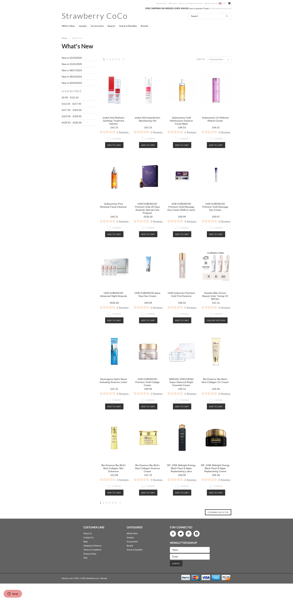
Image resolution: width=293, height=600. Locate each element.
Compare (116, 139)
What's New (68, 25)
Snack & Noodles (128, 25)
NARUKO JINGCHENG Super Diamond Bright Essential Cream (181, 382)
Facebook (173, 534)
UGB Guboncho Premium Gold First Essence (181, 294)
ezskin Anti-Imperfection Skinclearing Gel (147, 119)
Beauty (111, 25)
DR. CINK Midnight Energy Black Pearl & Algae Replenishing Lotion (181, 468)
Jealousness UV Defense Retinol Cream (215, 119)
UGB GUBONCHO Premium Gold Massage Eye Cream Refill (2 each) (181, 206)
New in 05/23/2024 (72, 76)
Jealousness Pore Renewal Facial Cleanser (113, 205)
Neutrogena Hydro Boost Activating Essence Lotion (113, 380)
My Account (161, 3)
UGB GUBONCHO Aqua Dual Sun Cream (147, 294)
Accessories (97, 25)
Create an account (194, 3)
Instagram (196, 534)
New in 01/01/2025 (72, 64)
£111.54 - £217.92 (71, 103)
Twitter (181, 534)
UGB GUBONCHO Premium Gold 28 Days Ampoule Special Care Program (147, 208)
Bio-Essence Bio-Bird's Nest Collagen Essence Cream (147, 468)
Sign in (181, 3)
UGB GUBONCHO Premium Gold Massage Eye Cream (215, 206)
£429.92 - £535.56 (72, 122)
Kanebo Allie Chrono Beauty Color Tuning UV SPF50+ (215, 296)
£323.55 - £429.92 (72, 116)
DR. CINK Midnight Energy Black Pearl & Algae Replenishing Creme (215, 468)
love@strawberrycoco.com (220, 8)
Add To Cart (114, 145)
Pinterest (188, 534)
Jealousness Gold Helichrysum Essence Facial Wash (181, 120)
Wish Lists (172, 3)
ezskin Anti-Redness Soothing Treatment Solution (113, 120)
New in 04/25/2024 (72, 83)
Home (64, 38)
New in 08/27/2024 (72, 70)
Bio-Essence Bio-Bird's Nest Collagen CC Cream (215, 380)
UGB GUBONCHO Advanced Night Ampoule (113, 294)
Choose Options (216, 320)
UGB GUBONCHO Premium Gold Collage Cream (147, 382)
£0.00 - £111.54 (70, 97)
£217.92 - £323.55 (72, 110)
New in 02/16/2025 (72, 57)
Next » (123, 60)
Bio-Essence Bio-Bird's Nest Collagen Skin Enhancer (113, 468)
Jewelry (83, 25)
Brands (144, 25)
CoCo (95, 15)
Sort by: (201, 59)
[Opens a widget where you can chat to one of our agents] (12, 594)
